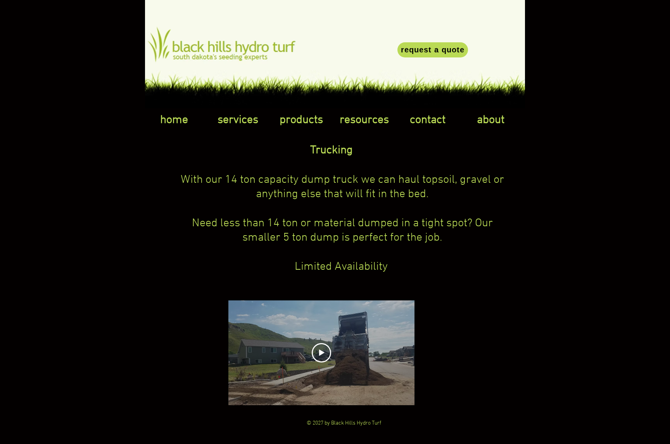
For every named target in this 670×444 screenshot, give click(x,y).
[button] (237, 120)
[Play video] (321, 352)
